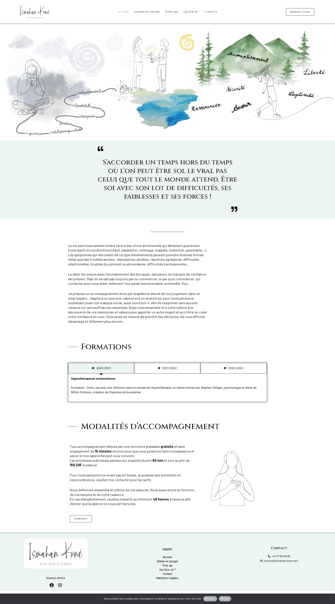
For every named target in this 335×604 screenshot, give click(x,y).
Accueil (123, 12)
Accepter (210, 598)
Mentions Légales (167, 578)
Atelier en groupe (147, 12)
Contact (210, 12)
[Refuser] (330, 599)
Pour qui (171, 12)
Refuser (225, 598)
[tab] (101, 368)
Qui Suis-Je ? (191, 12)
